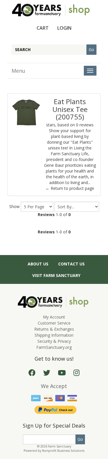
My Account (54, 317)
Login (64, 28)
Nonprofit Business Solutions (63, 451)
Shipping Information (54, 335)
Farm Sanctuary (59, 446)
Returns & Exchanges (54, 329)
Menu (18, 70)
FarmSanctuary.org (54, 347)
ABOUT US (38, 264)
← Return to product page (70, 188)
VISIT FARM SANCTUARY (56, 275)
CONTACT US (71, 264)
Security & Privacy (54, 341)
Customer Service (54, 323)
